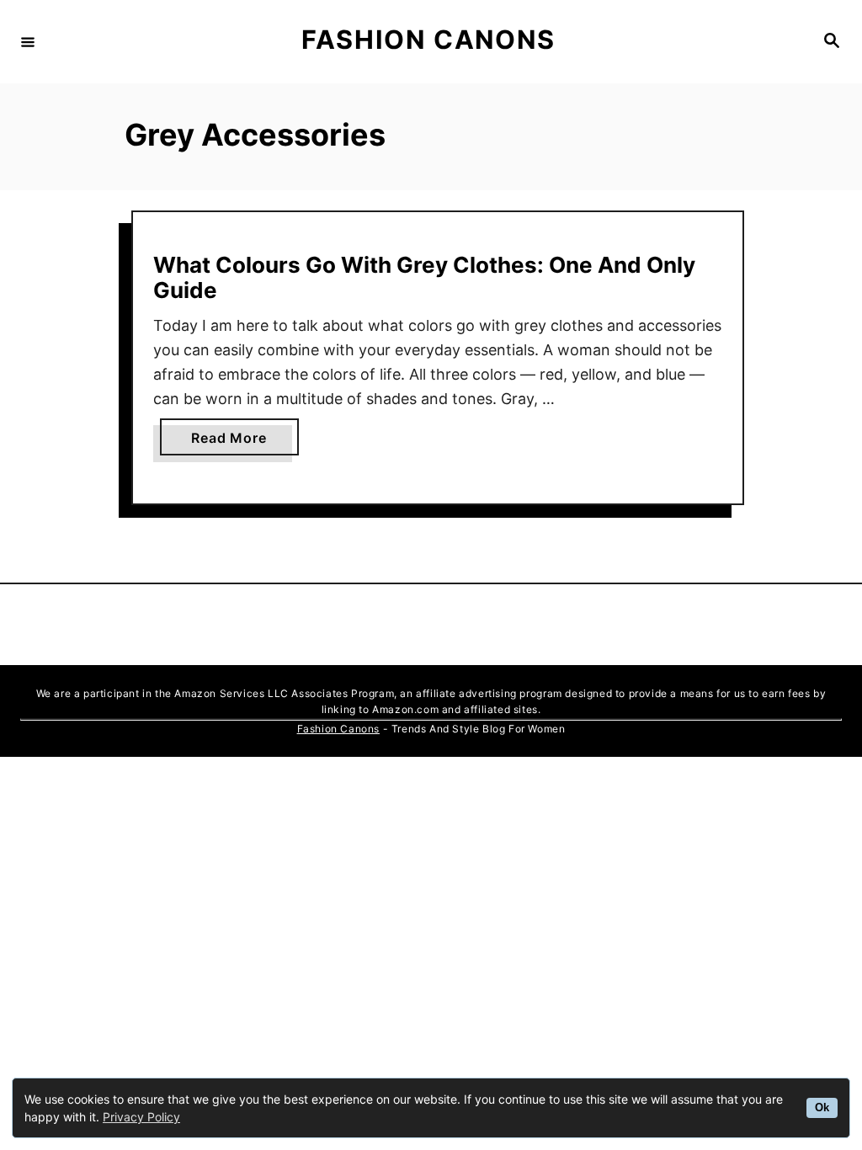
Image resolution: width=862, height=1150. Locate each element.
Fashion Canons (338, 728)
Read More (235, 442)
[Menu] (28, 41)
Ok (822, 1108)
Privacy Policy (141, 1117)
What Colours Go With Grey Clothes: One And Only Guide (424, 277)
